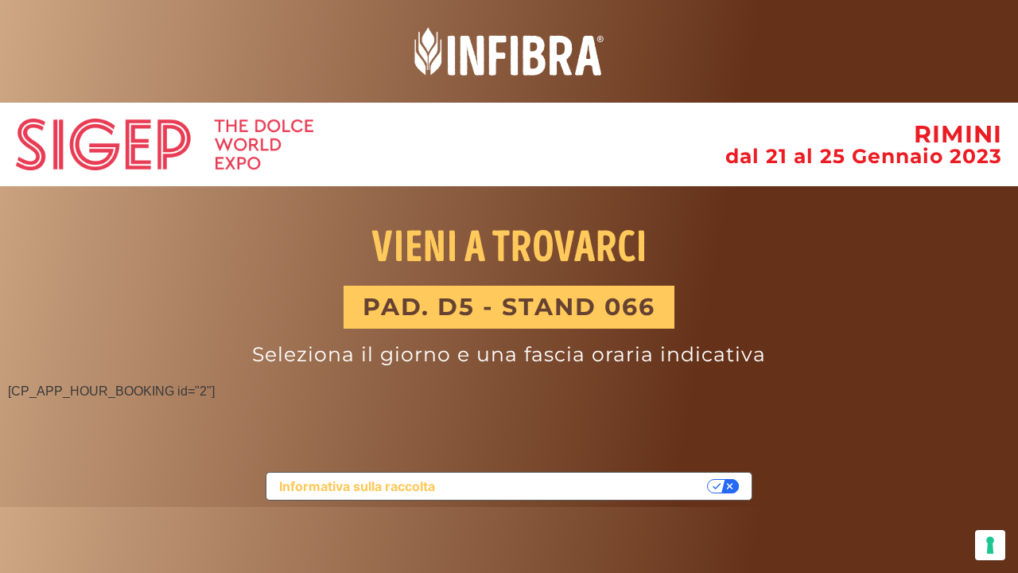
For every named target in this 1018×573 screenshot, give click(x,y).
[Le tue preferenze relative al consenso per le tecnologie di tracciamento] (990, 545)
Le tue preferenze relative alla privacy (579, 486)
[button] (509, 307)
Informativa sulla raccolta (357, 486)
